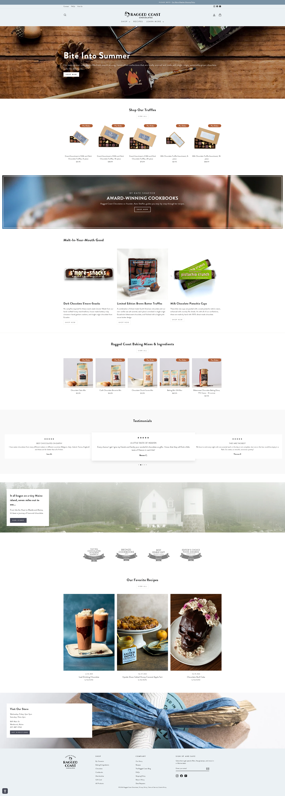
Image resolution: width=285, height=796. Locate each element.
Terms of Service (153, 787)
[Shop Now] (142, 202)
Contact (66, 6)
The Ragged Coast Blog (143, 768)
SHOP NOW (70, 322)
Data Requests (140, 783)
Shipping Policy (141, 776)
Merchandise (100, 776)
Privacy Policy (143, 787)
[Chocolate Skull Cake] (196, 632)
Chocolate (99, 768)
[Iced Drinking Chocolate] (89, 632)
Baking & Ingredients (102, 765)
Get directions (20, 732)
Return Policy (140, 780)
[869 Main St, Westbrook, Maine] (142, 720)
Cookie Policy (162, 787)
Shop (124, 21)
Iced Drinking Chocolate (89, 676)
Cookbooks (99, 772)
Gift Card (99, 780)
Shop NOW (177, 320)
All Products (100, 783)
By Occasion (100, 761)
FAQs (73, 6)
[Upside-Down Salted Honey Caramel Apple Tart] (142, 632)
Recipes (138, 21)
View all (142, 116)
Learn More (154, 21)
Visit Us (79, 6)
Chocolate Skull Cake (196, 676)
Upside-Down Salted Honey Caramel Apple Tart (142, 676)
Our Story (18, 520)
